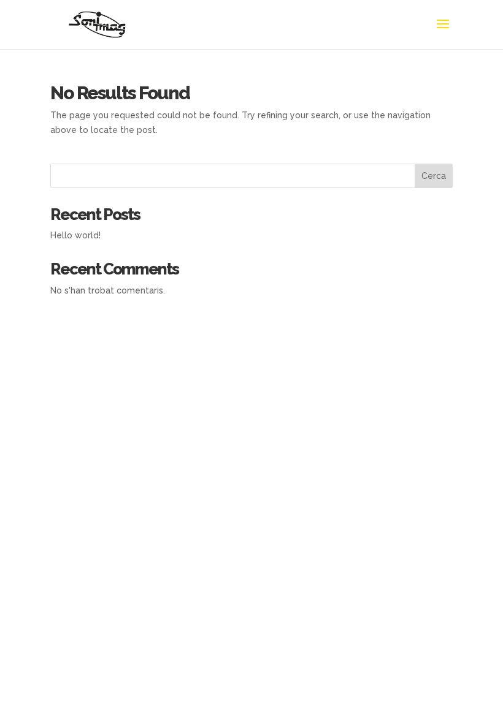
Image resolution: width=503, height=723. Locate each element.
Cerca (433, 176)
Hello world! (75, 235)
